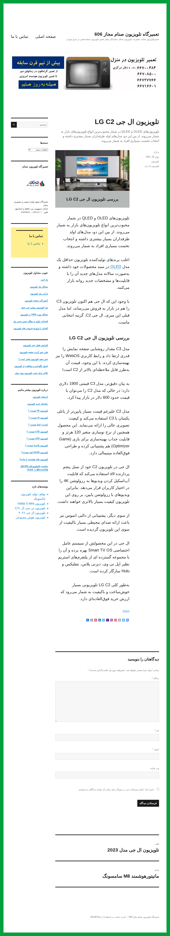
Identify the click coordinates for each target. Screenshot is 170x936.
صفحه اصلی (45, 36)
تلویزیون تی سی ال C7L (30, 508)
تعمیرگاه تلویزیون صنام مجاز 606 (126, 34)
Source (126, 611)
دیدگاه (155, 678)
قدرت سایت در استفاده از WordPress (108, 917)
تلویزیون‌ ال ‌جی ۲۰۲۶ (32, 512)
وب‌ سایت (154, 768)
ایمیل (155, 749)
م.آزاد (156, 152)
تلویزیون (155, 161)
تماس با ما (19, 36)
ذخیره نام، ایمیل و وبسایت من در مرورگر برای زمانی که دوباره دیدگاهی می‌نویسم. (116, 789)
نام (157, 730)
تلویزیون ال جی (152, 166)
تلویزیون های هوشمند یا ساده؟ (34, 459)
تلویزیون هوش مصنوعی (30, 517)
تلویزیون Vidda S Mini (31, 503)
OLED (115, 266)
